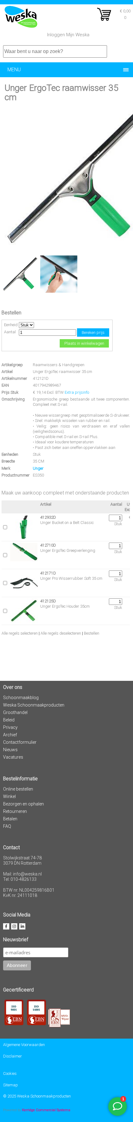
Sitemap (10, 1085)
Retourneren (15, 811)
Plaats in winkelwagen (84, 343)
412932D (48, 517)
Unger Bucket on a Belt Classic (67, 522)
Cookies (10, 1073)
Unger (38, 468)
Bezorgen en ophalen (23, 803)
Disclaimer (12, 1056)
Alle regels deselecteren (61, 633)
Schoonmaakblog (21, 697)
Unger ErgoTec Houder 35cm (65, 606)
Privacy (10, 727)
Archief (10, 734)
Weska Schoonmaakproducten (33, 705)
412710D (48, 545)
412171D (48, 573)
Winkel (9, 796)
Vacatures (13, 757)
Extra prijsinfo (77, 392)
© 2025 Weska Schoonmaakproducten (37, 1096)
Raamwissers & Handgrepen (58, 364)
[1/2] (20, 291)
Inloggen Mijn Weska (68, 35)
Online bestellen (18, 789)
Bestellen (91, 633)
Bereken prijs (93, 332)
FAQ (7, 826)
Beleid (9, 719)
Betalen (10, 818)
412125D (48, 601)
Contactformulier (19, 742)
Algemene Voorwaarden (24, 1044)
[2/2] (58, 291)
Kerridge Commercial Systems (46, 1110)
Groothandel (15, 712)
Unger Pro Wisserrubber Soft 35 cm (71, 578)
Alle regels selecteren (20, 633)
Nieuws (10, 749)
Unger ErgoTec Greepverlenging (67, 550)
